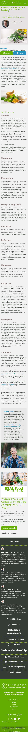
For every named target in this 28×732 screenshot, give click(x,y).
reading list (5, 373)
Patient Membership (14, 700)
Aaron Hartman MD (9, 411)
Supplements (16, 17)
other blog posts (13, 373)
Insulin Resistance (11, 16)
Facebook (3, 384)
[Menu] (25, 3)
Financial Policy (18, 728)
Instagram (11, 384)
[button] (6, 53)
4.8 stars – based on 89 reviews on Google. (10, 721)
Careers (14, 709)
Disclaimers (11, 728)
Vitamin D (22, 17)
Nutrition (10, 17)
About (14, 702)
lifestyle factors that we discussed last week (12, 67)
